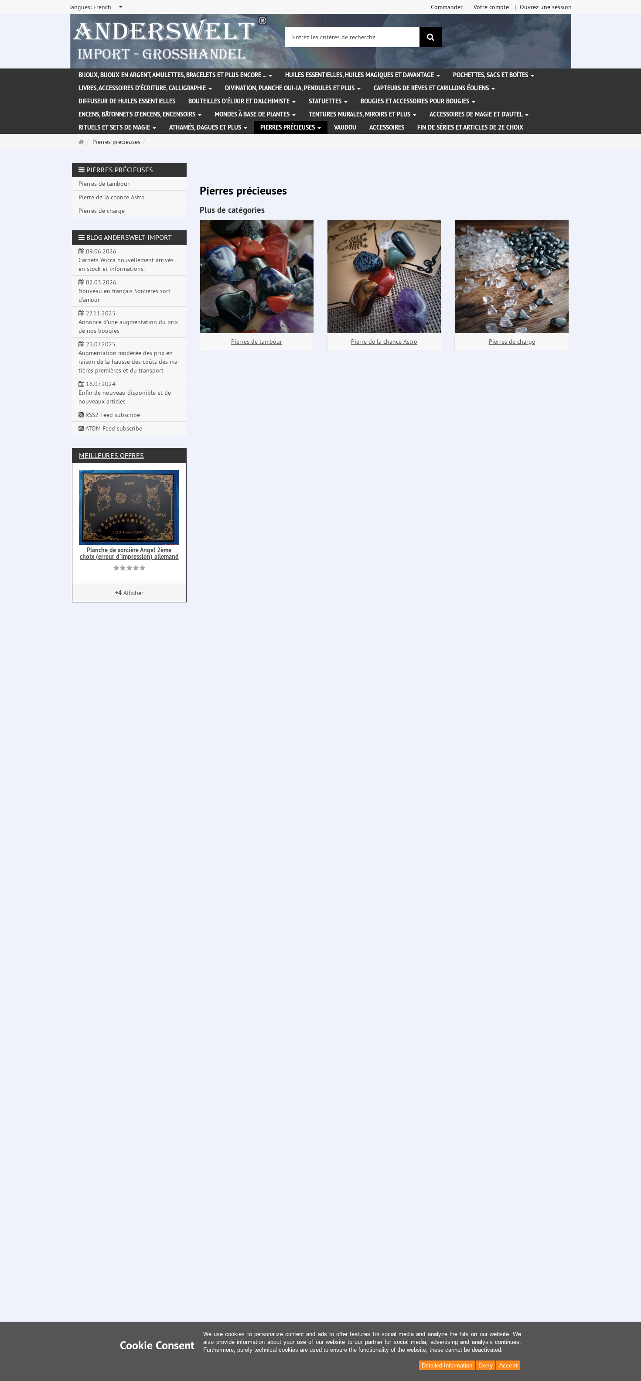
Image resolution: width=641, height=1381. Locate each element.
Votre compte (491, 7)
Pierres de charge (512, 341)
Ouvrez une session (546, 7)
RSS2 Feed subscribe (112, 415)
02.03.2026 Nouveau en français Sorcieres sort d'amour (124, 291)
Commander (447, 7)
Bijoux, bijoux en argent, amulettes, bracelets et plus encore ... (173, 75)
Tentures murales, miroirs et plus (360, 114)
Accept (508, 1365)
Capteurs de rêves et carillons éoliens (432, 88)
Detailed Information (447, 1365)
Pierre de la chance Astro (384, 341)
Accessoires (386, 127)
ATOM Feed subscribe (113, 428)
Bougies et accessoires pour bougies (416, 101)
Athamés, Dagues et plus (206, 127)
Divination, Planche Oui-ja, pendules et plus (290, 88)
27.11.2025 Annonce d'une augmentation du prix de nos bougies (128, 322)
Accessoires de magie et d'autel (477, 114)
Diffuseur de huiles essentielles (126, 101)
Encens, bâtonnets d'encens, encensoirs (137, 114)
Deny (485, 1365)
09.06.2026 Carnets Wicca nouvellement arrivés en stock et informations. (126, 260)
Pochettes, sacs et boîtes (491, 75)
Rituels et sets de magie (115, 127)
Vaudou (345, 127)
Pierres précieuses (288, 127)
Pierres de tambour (256, 341)
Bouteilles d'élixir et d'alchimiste (239, 101)
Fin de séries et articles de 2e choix (470, 127)
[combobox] (96, 7)
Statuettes (326, 101)
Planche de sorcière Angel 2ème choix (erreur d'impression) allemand (129, 553)
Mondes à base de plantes (253, 114)
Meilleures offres (111, 455)
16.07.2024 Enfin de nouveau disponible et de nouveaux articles (124, 392)
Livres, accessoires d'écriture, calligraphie (143, 88)
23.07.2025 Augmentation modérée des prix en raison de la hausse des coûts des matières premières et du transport (129, 357)
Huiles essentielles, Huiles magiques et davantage (360, 75)
